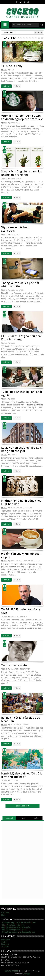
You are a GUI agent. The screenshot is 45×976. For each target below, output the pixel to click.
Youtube (4, 946)
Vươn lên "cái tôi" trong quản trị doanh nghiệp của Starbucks (22, 117)
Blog (3, 915)
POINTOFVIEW (25, 669)
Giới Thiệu (5, 913)
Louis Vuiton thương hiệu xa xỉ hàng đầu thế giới (21, 449)
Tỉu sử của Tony (11, 66)
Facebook (9, 818)
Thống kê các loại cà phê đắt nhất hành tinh (20, 284)
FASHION (14, 455)
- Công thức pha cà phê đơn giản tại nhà (18, 932)
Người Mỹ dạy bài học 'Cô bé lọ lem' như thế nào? (21, 775)
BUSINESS (14, 561)
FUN (12, 70)
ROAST (36, 818)
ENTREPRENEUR (26, 508)
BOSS (12, 123)
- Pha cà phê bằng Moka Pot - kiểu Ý (16, 927)
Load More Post (22, 806)
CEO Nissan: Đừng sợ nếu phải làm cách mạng (21, 337)
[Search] (42, 25)
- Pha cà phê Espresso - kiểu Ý (14, 930)
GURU (13, 179)
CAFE (17, 123)
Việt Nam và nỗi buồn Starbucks (15, 228)
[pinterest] (24, 2)
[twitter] (20, 2)
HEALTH (18, 179)
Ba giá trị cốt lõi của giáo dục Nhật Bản (20, 719)
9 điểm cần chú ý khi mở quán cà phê (21, 555)
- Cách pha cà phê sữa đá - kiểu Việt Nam (18, 923)
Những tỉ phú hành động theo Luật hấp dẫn (21, 502)
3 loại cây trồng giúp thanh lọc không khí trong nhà (21, 173)
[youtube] (28, 2)
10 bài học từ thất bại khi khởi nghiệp (21, 393)
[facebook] (16, 2)
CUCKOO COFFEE (11, 971)
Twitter (22, 818)
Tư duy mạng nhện (14, 665)
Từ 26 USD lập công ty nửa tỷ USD (20, 610)
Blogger (27, 974)
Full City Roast (9, 32)
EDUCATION (24, 725)
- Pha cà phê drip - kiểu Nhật (13, 925)
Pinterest (5, 944)
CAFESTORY (15, 234)
